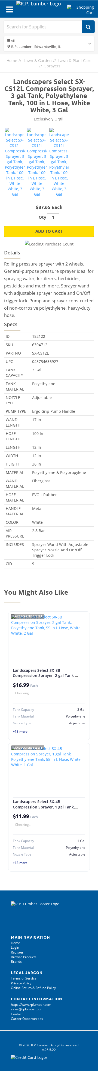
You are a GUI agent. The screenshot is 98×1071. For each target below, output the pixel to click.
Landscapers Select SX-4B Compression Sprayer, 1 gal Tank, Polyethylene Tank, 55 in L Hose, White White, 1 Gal (44, 809)
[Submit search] (88, 26)
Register (17, 952)
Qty (42, 217)
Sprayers (52, 65)
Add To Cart (49, 231)
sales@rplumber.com (27, 1009)
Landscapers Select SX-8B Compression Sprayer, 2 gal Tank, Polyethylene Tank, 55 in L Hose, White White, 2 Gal (44, 678)
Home (12, 60)
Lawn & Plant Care (74, 60)
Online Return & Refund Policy (33, 987)
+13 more (20, 731)
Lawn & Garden (38, 60)
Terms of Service (23, 978)
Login (15, 947)
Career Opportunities (27, 1018)
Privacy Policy (21, 983)
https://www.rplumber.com (31, 1004)
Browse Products (23, 957)
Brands (16, 961)
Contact (17, 1014)
